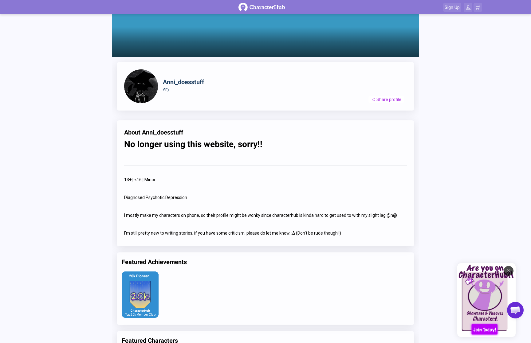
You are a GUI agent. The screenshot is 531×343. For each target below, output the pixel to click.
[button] (515, 310)
